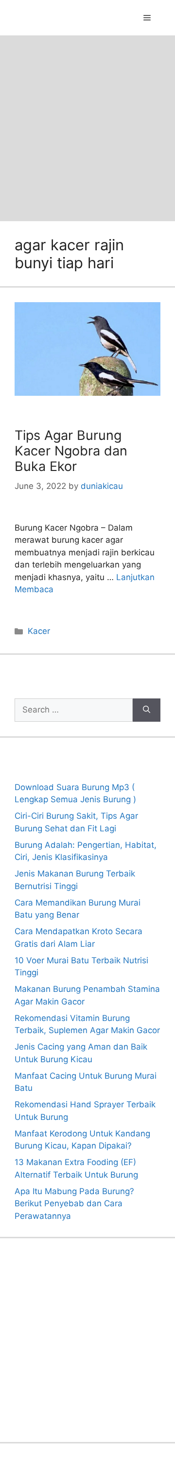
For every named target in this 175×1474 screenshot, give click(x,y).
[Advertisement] (87, 127)
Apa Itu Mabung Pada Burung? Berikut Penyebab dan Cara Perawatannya (74, 1203)
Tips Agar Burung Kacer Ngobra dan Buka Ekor (71, 451)
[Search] (146, 710)
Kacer (39, 631)
